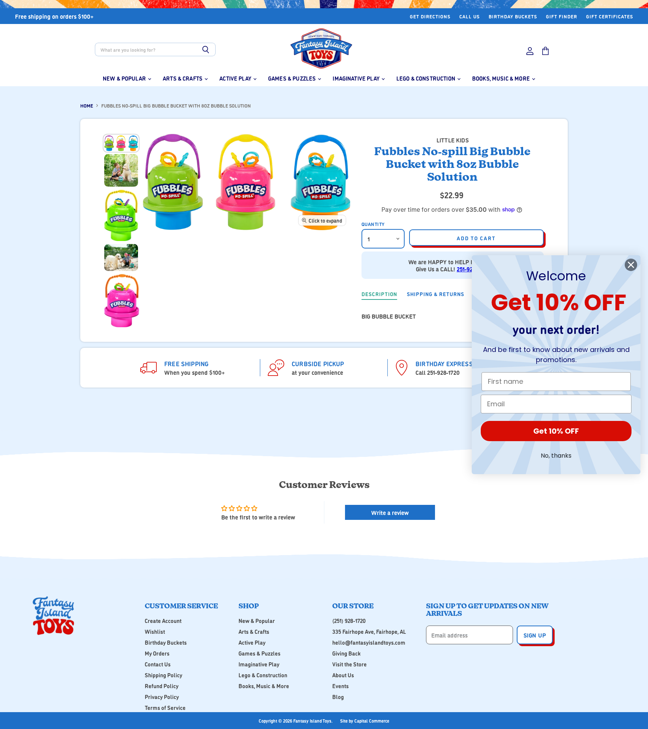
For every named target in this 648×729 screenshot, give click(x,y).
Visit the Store (349, 664)
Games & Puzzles (292, 78)
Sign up (535, 635)
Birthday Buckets (513, 16)
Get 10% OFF (556, 431)
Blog (338, 697)
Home (86, 105)
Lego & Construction (426, 78)
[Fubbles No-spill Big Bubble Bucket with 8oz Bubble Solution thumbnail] (121, 143)
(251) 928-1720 (349, 620)
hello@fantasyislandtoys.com (368, 642)
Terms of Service (165, 707)
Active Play (235, 78)
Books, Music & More (501, 78)
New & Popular (125, 78)
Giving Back (346, 653)
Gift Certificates (609, 16)
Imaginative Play (357, 78)
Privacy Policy (162, 697)
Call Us (469, 16)
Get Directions (430, 16)
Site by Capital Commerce (364, 720)
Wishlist (155, 631)
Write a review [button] (390, 512)
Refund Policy (161, 686)
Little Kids (452, 140)
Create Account (163, 620)
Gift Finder (561, 16)
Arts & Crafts (183, 78)
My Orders (157, 653)
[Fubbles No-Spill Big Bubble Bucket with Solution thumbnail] (121, 170)
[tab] (379, 294)
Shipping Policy (163, 675)
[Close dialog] (631, 264)
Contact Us (158, 664)
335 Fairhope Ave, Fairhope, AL (369, 631)
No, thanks (556, 455)
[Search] (206, 49)
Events (340, 686)
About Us (343, 675)
